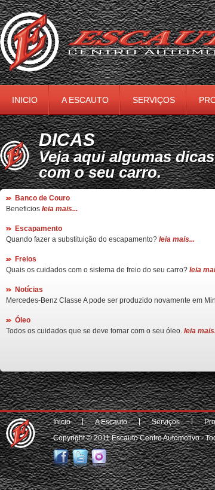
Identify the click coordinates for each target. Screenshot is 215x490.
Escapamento (38, 228)
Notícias (29, 289)
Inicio (25, 100)
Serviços (154, 100)
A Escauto (85, 100)
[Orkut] (100, 465)
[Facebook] (61, 465)
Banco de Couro (42, 198)
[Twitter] (81, 465)
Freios (25, 259)
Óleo (22, 320)
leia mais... (60, 209)
